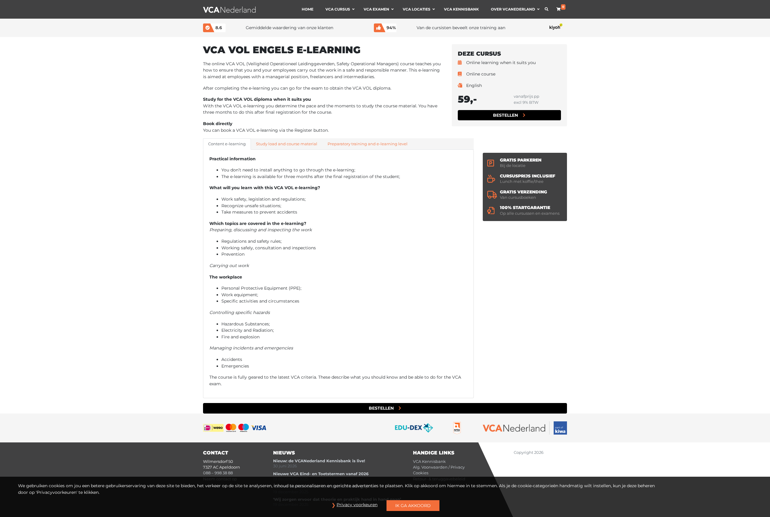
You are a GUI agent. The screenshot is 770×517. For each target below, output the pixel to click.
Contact (215, 453)
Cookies (420, 473)
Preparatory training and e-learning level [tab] (368, 143)
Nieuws (284, 453)
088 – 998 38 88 (218, 473)
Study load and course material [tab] (286, 143)
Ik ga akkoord (413, 505)
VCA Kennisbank (429, 461)
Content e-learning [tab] (227, 143)
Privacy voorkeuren (357, 504)
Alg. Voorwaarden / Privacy (439, 467)
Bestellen (505, 115)
